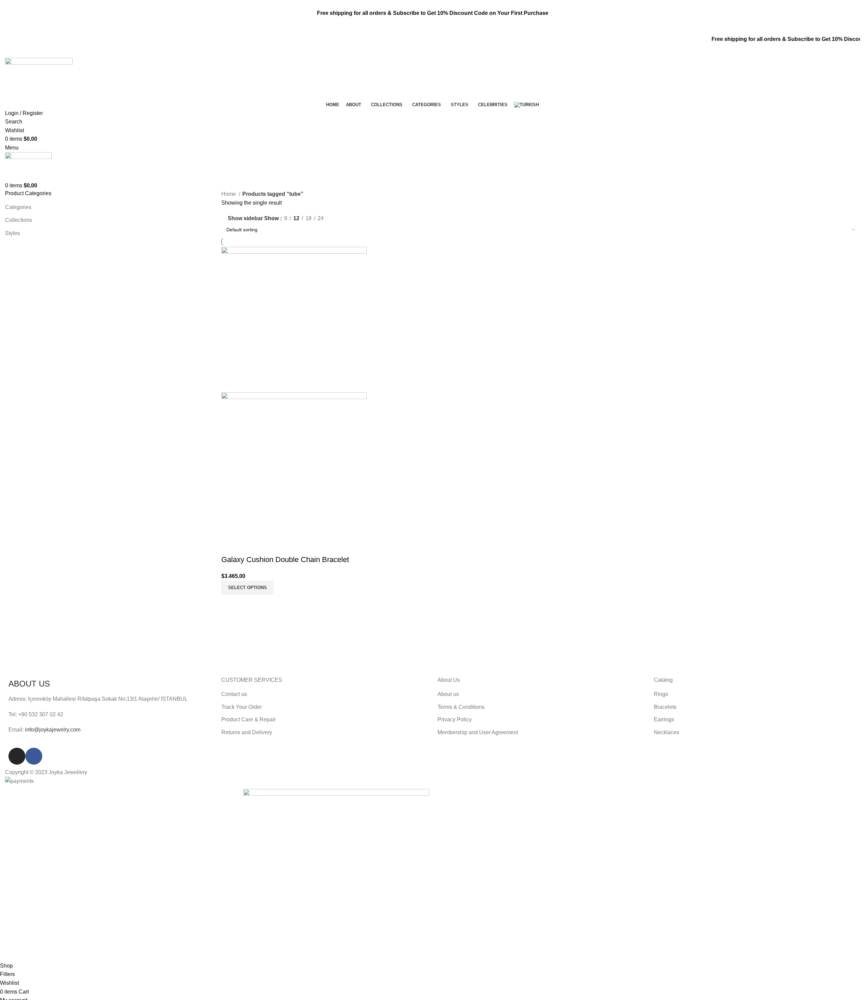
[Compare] (229, 546)
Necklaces (666, 732)
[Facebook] (33, 756)
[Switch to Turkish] (526, 105)
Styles (12, 233)
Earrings (664, 719)
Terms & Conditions (461, 707)
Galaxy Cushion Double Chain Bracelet (285, 559)
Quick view (248, 546)
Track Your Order (241, 707)
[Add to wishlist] (266, 546)
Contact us (234, 694)
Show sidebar (245, 219)
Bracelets (665, 707)
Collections (18, 220)
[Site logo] (39, 79)
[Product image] (294, 464)
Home (229, 194)
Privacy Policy (455, 719)
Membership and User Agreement (478, 732)
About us (448, 694)
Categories (18, 207)
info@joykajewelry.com (52, 729)
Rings (661, 694)
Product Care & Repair (248, 719)
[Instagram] (16, 756)
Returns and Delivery (246, 732)
